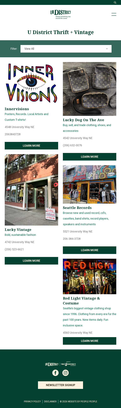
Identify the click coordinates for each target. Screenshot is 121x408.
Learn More (31, 145)
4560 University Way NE (77, 332)
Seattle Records (77, 207)
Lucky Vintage (18, 229)
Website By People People (82, 401)
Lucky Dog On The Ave (83, 119)
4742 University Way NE (19, 242)
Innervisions (17, 108)
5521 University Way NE (77, 231)
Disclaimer (50, 401)
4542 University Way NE (77, 138)
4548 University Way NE (19, 127)
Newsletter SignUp (60, 385)
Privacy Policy (32, 401)
